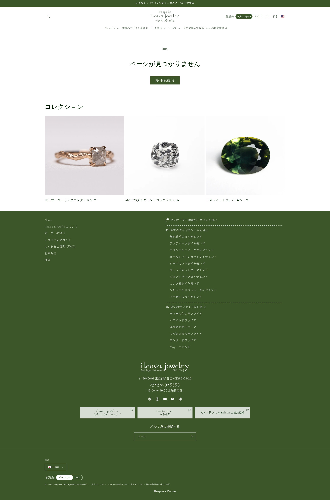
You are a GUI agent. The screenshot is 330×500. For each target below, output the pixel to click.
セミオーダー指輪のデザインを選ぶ (193, 220)
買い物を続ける (165, 80)
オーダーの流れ (55, 233)
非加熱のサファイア (183, 327)
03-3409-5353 (165, 384)
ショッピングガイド (58, 240)
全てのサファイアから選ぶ (188, 307)
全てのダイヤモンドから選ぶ (189, 230)
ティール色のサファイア (186, 314)
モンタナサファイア (183, 340)
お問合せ (50, 253)
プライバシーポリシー (117, 484)
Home (48, 220)
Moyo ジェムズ (180, 347)
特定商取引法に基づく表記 (158, 484)
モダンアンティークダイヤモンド (192, 250)
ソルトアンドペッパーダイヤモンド (193, 290)
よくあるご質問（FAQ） (61, 246)
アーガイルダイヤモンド (186, 297)
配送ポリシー (137, 484)
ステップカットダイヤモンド (189, 270)
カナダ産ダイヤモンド (184, 283)
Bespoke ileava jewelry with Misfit (71, 484)
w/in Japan (244, 16)
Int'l (257, 16)
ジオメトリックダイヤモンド (189, 277)
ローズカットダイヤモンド (187, 263)
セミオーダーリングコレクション (69, 200)
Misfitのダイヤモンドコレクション (150, 200)
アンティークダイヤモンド (187, 243)
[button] (48, 16)
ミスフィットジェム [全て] (225, 200)
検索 (48, 260)
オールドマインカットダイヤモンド (193, 257)
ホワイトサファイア (183, 320)
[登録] (192, 436)
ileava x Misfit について (61, 227)
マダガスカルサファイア (186, 334)
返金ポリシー (98, 484)
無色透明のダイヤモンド (186, 237)
